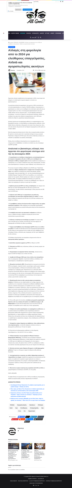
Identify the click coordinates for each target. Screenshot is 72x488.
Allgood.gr (13, 70)
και (43, 408)
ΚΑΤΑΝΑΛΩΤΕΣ (35, 33)
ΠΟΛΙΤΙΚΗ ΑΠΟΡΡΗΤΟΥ (23, 480)
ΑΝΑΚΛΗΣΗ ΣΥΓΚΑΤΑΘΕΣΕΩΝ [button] (36, 483)
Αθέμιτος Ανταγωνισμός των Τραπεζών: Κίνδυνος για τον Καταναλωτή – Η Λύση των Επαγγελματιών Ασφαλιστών (39, 454)
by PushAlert (11, 11)
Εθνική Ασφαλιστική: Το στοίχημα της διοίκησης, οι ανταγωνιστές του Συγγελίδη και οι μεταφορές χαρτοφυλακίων (13, 454)
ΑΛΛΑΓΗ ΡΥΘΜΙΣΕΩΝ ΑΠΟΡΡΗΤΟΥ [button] (37, 480)
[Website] (18, 431)
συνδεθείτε (22, 469)
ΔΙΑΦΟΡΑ (42, 33)
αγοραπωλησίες (22, 405)
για (17, 408)
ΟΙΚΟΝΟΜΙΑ (22, 33)
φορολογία (32, 411)
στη (20, 411)
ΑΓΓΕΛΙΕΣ (47, 33)
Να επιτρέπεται (27, 9)
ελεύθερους (24, 408)
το (25, 411)
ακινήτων (32, 405)
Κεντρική (11, 42)
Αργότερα (18, 9)
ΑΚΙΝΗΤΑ (52, 33)
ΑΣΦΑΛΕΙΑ (28, 33)
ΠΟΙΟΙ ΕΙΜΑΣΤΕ (13, 480)
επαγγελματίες (35, 408)
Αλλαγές (41, 405)
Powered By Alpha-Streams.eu (42, 476)
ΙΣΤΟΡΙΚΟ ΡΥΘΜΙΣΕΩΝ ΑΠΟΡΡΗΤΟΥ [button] (54, 480)
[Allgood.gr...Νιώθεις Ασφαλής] (36, 17)
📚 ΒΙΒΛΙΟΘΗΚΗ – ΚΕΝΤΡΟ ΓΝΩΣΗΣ (11, 33)
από (11, 408)
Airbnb (12, 405)
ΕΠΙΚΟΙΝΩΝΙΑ (58, 33)
